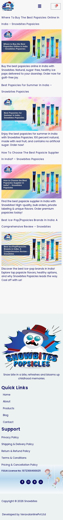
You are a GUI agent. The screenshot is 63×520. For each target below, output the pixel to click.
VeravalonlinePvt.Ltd (33, 514)
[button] (30, 6)
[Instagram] (28, 482)
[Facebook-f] (22, 482)
